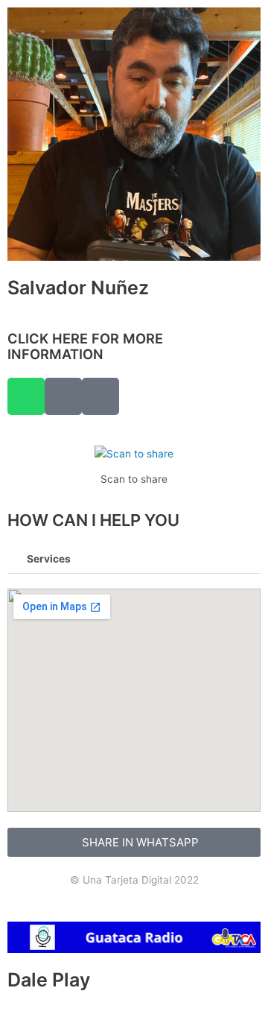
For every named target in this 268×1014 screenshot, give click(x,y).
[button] (134, 559)
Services (49, 559)
